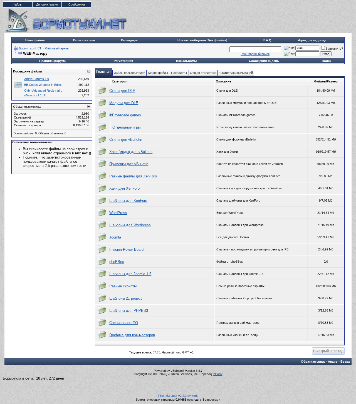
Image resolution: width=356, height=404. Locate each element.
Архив (333, 361)
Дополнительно (47, 4)
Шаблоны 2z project (125, 298)
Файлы (17, 4)
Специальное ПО (123, 323)
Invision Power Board (126, 249)
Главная (103, 71)
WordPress (118, 213)
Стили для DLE (122, 91)
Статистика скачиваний (236, 72)
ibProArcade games (125, 115)
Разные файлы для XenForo (133, 176)
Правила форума (52, 60)
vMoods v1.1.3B (35, 95)
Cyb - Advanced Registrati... (43, 90)
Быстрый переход (328, 350)
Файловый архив (57, 48)
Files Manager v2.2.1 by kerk (178, 395)
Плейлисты (179, 72)
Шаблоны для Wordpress (130, 225)
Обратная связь (313, 361)
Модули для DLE (123, 103)
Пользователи (84, 40)
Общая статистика (27, 106)
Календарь (129, 40)
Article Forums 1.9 (36, 79)
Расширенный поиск (255, 54)
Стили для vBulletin (125, 139)
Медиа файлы (158, 72)
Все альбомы (186, 60)
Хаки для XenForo (124, 188)
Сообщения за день (264, 60)
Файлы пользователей (129, 72)
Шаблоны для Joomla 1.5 (130, 274)
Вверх (345, 361)
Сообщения (76, 4)
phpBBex (116, 262)
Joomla (115, 237)
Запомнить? (334, 48)
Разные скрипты (123, 286)
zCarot (217, 374)
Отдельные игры (126, 127)
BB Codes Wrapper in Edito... (43, 84)
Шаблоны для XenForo (128, 201)
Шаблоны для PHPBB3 (128, 310)
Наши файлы (35, 40)
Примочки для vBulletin (128, 164)
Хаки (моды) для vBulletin (130, 152)
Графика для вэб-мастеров (132, 335)
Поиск (326, 60)
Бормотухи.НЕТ (30, 48)
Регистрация (123, 60)
